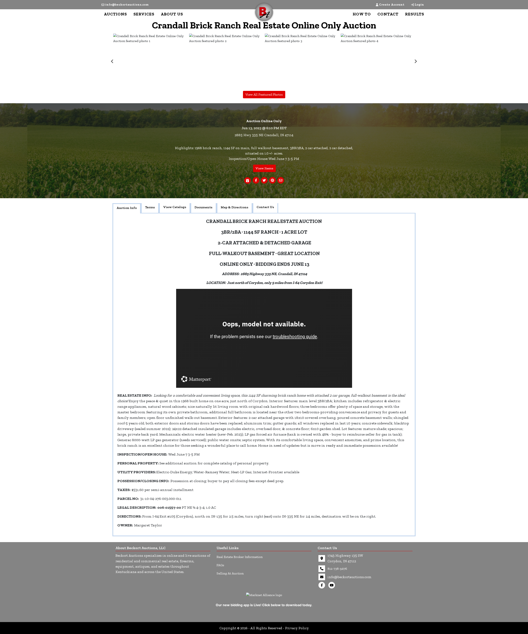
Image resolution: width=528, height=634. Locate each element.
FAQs (220, 565)
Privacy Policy (297, 628)
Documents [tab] (203, 207)
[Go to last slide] (112, 61)
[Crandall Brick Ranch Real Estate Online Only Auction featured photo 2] (226, 61)
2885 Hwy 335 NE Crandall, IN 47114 (264, 135)
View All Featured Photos (264, 94)
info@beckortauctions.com (127, 4)
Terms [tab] (150, 207)
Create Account (391, 4)
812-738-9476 (337, 569)
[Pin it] (272, 180)
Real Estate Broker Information (240, 557)
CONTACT (387, 14)
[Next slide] (415, 61)
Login (419, 4)
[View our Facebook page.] (323, 585)
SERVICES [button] (143, 14)
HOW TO (362, 14)
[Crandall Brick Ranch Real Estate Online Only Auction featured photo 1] (150, 61)
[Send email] (281, 180)
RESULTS (414, 14)
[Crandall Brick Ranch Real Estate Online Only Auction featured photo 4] (378, 61)
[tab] (126, 208)
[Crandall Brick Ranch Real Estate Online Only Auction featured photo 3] (302, 61)
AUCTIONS (115, 14)
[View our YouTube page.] (332, 585)
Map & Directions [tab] (234, 207)
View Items (264, 168)
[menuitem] (150, 61)
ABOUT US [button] (172, 14)
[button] (256, 180)
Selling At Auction (230, 573)
